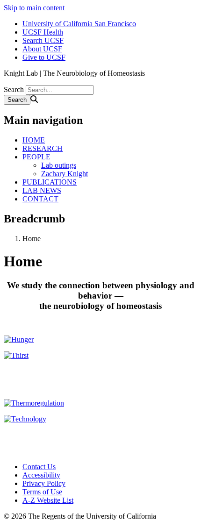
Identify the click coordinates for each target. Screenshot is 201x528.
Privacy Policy (43, 483)
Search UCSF (43, 40)
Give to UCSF (43, 57)
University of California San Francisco (79, 24)
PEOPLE (36, 157)
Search (14, 89)
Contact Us (39, 467)
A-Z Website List (47, 500)
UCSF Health (42, 32)
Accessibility (41, 475)
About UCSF (42, 49)
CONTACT (40, 199)
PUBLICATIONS (49, 182)
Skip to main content (34, 8)
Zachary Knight (64, 174)
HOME (33, 140)
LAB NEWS (41, 190)
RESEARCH (42, 148)
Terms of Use (42, 492)
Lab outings (58, 165)
